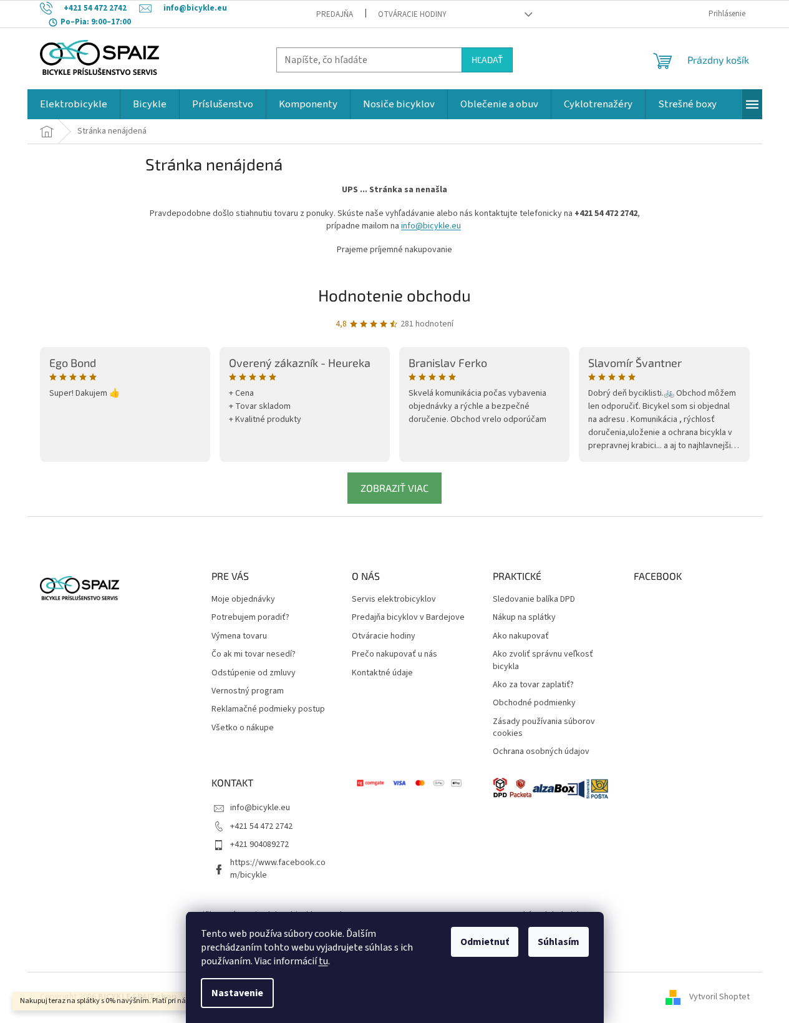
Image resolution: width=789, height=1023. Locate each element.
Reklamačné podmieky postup (268, 709)
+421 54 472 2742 (261, 826)
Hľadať (487, 59)
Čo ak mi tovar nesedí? (253, 654)
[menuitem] (73, 104)
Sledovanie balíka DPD (534, 599)
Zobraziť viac (394, 488)
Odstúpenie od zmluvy (253, 673)
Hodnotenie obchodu (394, 295)
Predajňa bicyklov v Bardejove (408, 618)
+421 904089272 (259, 844)
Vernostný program (247, 691)
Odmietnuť (484, 942)
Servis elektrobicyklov (394, 599)
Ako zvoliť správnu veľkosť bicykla (543, 660)
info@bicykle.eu (431, 226)
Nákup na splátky (524, 618)
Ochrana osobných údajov (541, 752)
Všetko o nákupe (242, 728)
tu (323, 961)
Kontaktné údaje (382, 673)
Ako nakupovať (521, 636)
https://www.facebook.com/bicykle (278, 868)
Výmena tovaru (239, 636)
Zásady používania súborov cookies (544, 728)
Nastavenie (237, 993)
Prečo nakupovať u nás (394, 654)
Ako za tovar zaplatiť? (533, 685)
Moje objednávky (243, 599)
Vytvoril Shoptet (719, 997)
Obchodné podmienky (534, 703)
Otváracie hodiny (412, 14)
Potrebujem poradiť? (250, 618)
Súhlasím (558, 942)
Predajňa (334, 14)
